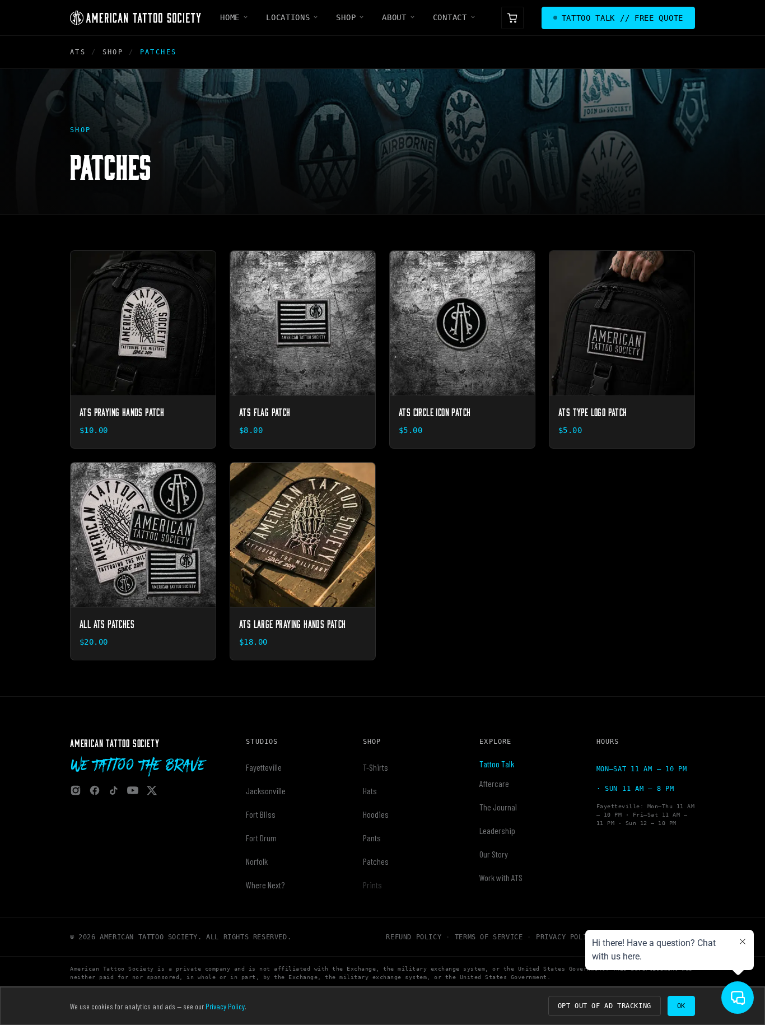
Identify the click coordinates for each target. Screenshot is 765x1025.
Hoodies (376, 814)
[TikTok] (113, 790)
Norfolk (257, 861)
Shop (346, 17)
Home (230, 17)
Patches (376, 861)
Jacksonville (266, 790)
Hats (370, 790)
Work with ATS (501, 877)
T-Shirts (375, 767)
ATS (78, 52)
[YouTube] (132, 790)
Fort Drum (261, 837)
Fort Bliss (261, 814)
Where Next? (265, 884)
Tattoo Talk (496, 763)
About (394, 17)
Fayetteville (264, 767)
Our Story (493, 854)
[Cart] (512, 18)
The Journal (498, 807)
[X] (151, 790)
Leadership (497, 830)
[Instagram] (75, 790)
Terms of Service (489, 937)
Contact (450, 17)
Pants (372, 837)
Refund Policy (413, 937)
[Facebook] (94, 790)
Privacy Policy (565, 937)
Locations (288, 17)
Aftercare (494, 783)
